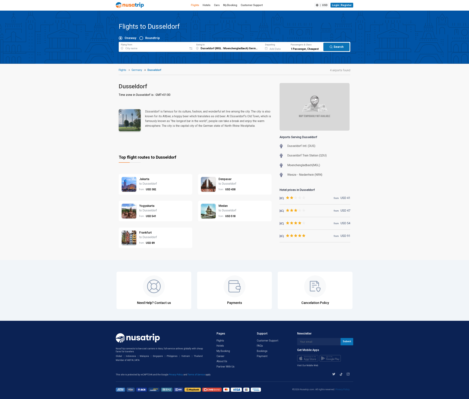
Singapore (158, 356)
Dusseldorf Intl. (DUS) (301, 146)
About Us (222, 361)
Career (220, 356)
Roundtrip (152, 38)
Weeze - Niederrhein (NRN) (304, 174)
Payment (262, 356)
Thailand (198, 356)
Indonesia (131, 356)
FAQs (260, 345)
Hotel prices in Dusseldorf (297, 190)
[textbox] (153, 46)
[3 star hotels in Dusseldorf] (292, 210)
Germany (137, 70)
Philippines (172, 356)
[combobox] (153, 46)
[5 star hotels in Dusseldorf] (292, 236)
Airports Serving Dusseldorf (298, 137)
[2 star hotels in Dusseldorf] (292, 198)
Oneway (130, 38)
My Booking (230, 5)
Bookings (262, 351)
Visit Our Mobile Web (307, 365)
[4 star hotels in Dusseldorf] (292, 223)
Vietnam (185, 356)
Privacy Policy (176, 374)
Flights (195, 5)
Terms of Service (196, 374)
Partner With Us (225, 366)
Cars (217, 5)
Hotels (207, 5)
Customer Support (252, 5)
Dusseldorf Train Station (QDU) (307, 155)
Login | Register (342, 5)
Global (119, 356)
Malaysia (144, 356)
